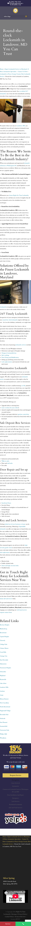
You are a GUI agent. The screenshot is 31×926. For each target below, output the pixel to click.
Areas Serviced (15, 783)
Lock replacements (6, 362)
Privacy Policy (22, 914)
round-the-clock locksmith (9, 320)
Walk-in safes (5, 461)
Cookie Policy (9, 917)
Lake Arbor (3, 683)
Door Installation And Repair (15, 795)
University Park (4, 730)
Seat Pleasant (3, 722)
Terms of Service (20, 917)
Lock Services (15, 801)
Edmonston (3, 664)
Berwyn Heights (4, 625)
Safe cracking (5, 355)
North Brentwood (5, 707)
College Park (3, 644)
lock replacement (5, 552)
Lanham (2, 691)
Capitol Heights (4, 636)
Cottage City (3, 656)
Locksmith (3, 307)
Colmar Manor (4, 648)
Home (1, 69)
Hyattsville (3, 679)
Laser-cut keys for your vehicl (9, 408)
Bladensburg (3, 629)
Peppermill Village (5, 711)
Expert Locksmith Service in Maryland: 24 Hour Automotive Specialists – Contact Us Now (16, 839)
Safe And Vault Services (15, 808)
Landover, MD (21, 126)
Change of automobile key (8, 353)
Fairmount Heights (5, 668)
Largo (1, 695)
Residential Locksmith (15, 804)
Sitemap (14, 914)
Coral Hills (3, 652)
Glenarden (3, 672)
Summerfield (3, 726)
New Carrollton (4, 703)
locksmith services (21, 345)
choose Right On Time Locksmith (18, 195)
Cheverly (2, 640)
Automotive (15, 786)
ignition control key (23, 414)
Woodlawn (3, 738)
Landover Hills (4, 687)
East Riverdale (4, 660)
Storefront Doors (6, 503)
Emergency (15, 798)
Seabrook (2, 718)
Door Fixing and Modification (10, 357)
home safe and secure (6, 599)
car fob (23, 386)
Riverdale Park (4, 714)
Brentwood (3, 633)
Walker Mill (3, 734)
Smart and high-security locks (10, 566)
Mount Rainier (4, 699)
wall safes (10, 463)
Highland (2, 675)
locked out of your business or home (15, 524)
